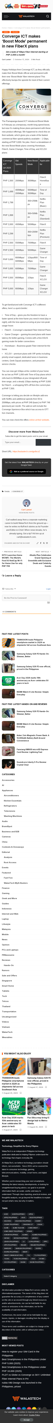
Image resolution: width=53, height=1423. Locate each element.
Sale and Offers (9, 975)
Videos (5, 1022)
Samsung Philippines (23, 1248)
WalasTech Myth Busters (16, 883)
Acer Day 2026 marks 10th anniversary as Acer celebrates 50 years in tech (32, 680)
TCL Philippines (40, 1255)
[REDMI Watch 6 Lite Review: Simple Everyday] (8, 693)
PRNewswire (8, 955)
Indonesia (6, 908)
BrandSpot (7, 826)
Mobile (5, 934)
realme (23, 1245)
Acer (6, 1214)
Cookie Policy (34, 1415)
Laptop (5, 919)
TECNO (6, 1258)
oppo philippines (10, 1245)
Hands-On (9, 965)
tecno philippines (20, 1258)
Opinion (5, 945)
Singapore (7, 980)
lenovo (35, 1238)
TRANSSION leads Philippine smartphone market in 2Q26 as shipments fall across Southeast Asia (34, 642)
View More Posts (26, 513)
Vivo (33, 1258)
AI (3, 785)
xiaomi (23, 1262)
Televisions (9, 811)
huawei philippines (39, 1234)
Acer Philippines (18, 1214)
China (4, 842)
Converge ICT (18, 491)
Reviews (6, 960)
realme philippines (38, 1245)
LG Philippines (34, 1241)
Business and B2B (10, 831)
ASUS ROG (7, 1221)
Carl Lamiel (6, 59)
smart (25, 1252)
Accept (26, 1420)
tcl (28, 1255)
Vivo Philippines (10, 1262)
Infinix (6, 1238)
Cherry (38, 1221)
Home (4, 28)
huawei (25, 1234)
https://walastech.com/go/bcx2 (26, 451)
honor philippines (11, 1234)
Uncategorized (9, 1017)
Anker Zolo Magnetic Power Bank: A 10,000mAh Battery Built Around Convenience (33, 738)
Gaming (5, 893)
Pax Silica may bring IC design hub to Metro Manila (38, 1120)
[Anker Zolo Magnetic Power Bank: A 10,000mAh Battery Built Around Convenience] (8, 738)
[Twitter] (43, 543)
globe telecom (18, 1228)
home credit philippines (13, 1231)
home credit (33, 1228)
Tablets (5, 991)
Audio (5, 821)
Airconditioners (11, 795)
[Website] (37, 543)
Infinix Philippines (21, 1238)
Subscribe (43, 442)
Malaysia (6, 929)
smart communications (13, 1255)
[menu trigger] (7, 16)
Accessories (8, 780)
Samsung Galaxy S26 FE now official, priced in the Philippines (39, 1081)
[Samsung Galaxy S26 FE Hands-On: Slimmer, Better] (8, 655)
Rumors (5, 970)
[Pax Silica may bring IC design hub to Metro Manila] (39, 1106)
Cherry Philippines (11, 1224)
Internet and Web (10, 914)
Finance (6, 888)
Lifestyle (6, 924)
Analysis (8, 857)
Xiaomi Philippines (36, 1262)
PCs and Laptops (10, 950)
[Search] (47, 16)
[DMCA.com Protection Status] (9, 1338)
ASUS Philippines (36, 1217)
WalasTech (7, 1032)
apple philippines (10, 1217)
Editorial (6, 852)
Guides (5, 903)
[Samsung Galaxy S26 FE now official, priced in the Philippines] (8, 668)
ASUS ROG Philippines (23, 1221)
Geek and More (9, 898)
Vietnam (6, 1027)
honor (29, 1231)
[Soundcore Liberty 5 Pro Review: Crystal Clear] (8, 764)
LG (23, 1241)
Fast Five (8, 878)
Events (5, 867)
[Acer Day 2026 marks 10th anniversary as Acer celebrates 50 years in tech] (8, 681)
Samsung (7, 1248)
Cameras (6, 836)
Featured (6, 873)
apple (31, 1214)
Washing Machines (13, 816)
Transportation (9, 1011)
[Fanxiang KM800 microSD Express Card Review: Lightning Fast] (8, 751)
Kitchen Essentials (12, 801)
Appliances (7, 790)
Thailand (6, 1006)
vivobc (41, 1258)
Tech (4, 996)
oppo (45, 1241)
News (10, 28)
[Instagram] (46, 543)
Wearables (7, 1037)
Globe (6, 1228)
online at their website (39, 420)
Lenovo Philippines (11, 1241)
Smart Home (8, 986)
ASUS (23, 1217)
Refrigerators (10, 806)
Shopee (38, 1248)
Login (48, 589)
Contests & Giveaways (13, 847)
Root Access (10, 862)
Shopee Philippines (11, 1252)
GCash (39, 1224)
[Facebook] (40, 543)
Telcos (15, 32)
